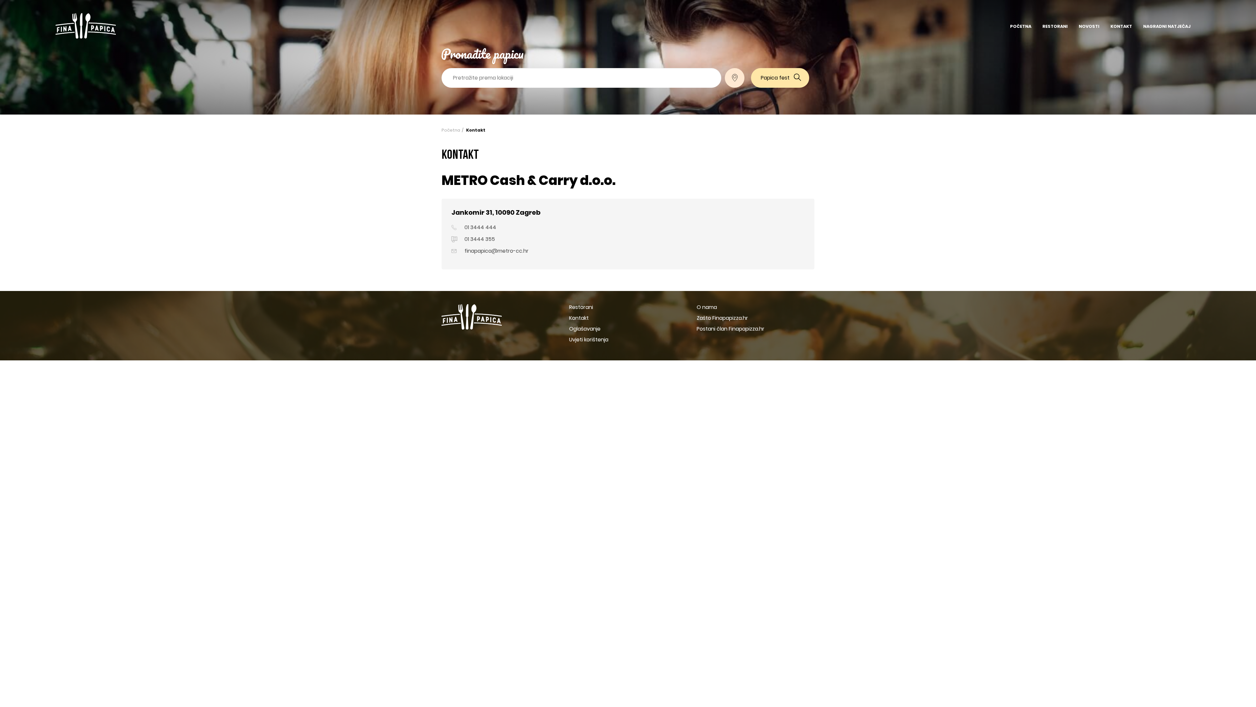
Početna (1020, 26)
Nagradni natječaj (1167, 26)
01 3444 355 (479, 240)
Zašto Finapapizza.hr (722, 318)
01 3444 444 (480, 228)
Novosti (1089, 26)
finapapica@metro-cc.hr (496, 251)
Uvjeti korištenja (588, 340)
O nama (707, 307)
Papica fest (775, 78)
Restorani (1055, 26)
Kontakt (1121, 26)
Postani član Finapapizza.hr (730, 329)
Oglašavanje (585, 329)
